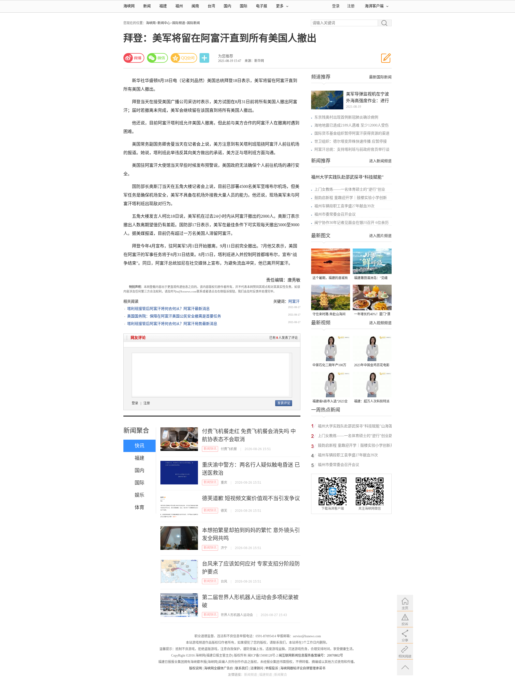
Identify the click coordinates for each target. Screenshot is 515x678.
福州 (179, 6)
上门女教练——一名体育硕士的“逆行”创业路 (355, 436)
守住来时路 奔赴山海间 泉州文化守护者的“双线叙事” (329, 314)
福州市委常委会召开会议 (335, 214)
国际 (243, 6)
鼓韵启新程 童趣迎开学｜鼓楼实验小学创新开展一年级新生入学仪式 (356, 446)
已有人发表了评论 (283, 338)
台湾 (211, 6)
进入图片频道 (380, 236)
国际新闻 (193, 23)
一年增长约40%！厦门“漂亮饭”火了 (372, 314)
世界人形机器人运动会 (237, 615)
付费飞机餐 (229, 449)
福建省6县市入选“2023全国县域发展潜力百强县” (330, 401)
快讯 (139, 446)
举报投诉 (271, 668)
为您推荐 (225, 56)
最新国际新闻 (380, 77)
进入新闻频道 (380, 161)
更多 (280, 6)
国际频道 (178, 23)
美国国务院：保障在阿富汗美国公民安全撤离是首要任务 (174, 316)
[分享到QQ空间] (184, 58)
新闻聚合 (136, 430)
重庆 (224, 482)
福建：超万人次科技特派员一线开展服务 (371, 401)
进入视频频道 (380, 323)
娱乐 (139, 495)
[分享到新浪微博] (133, 58)
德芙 (224, 511)
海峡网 (129, 6)
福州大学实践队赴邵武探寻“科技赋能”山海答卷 (355, 427)
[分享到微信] (157, 58)
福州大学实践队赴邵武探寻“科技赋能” (347, 177)
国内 (227, 6)
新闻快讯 (210, 449)
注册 (351, 6)
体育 (139, 507)
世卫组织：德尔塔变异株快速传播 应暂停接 (350, 141)
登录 (135, 403)
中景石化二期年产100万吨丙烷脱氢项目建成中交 (330, 365)
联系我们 (241, 668)
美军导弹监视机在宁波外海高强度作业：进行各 (367, 98)
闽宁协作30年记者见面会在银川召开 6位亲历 (351, 223)
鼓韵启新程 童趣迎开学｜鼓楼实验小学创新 (350, 198)
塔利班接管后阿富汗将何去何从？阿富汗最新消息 (168, 309)
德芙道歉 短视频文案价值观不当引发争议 (251, 498)
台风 (224, 581)
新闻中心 (163, 23)
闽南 (195, 6)
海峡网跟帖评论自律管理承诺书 (302, 668)
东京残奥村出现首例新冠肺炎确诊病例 (346, 117)
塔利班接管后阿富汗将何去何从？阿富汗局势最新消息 (172, 324)
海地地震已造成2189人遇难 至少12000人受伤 (351, 125)
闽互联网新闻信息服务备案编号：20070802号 (311, 655)
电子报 (261, 6)
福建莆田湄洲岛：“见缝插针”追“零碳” (371, 278)
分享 (205, 58)
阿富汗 (294, 301)
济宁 (224, 548)
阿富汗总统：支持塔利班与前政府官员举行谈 (351, 149)
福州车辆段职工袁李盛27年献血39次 (344, 206)
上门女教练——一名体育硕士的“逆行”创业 (349, 189)
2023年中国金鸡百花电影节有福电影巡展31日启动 (371, 365)
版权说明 (195, 668)
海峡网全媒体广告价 (218, 668)
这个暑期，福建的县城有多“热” (330, 278)
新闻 (147, 6)
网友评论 (138, 338)
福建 (163, 6)
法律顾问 (256, 668)
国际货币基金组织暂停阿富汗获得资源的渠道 (351, 133)
